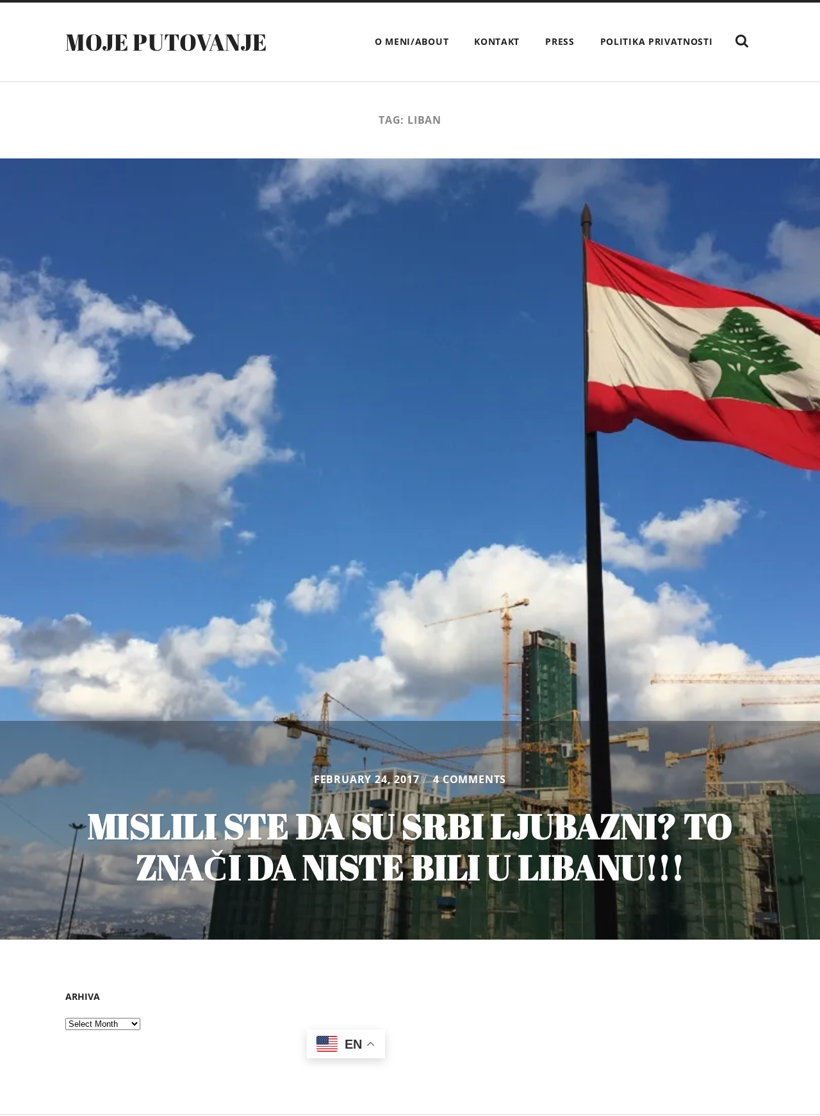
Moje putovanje (165, 41)
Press (560, 41)
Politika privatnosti (656, 41)
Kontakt (497, 41)
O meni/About (411, 41)
